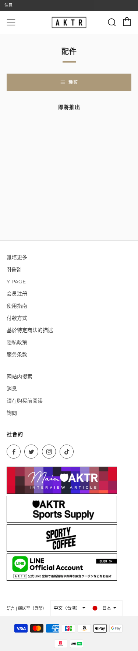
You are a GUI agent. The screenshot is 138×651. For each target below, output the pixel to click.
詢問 (12, 413)
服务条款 (17, 354)
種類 (73, 82)
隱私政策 (17, 342)
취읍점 (14, 269)
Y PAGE (16, 281)
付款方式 (17, 318)
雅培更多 (17, 257)
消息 (12, 388)
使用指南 (17, 305)
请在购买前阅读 (25, 400)
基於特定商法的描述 (30, 330)
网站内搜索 (19, 376)
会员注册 (17, 293)
